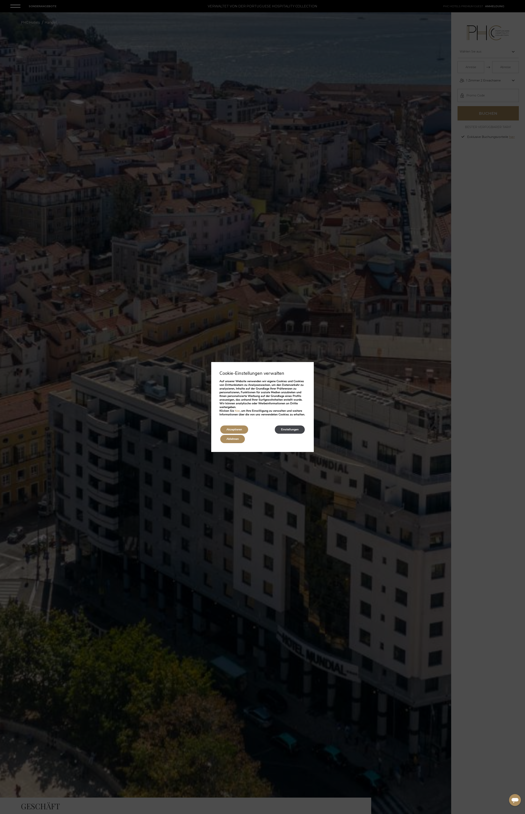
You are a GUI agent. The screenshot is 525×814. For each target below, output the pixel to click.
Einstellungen (290, 429)
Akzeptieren (234, 429)
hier (237, 411)
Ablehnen (232, 439)
